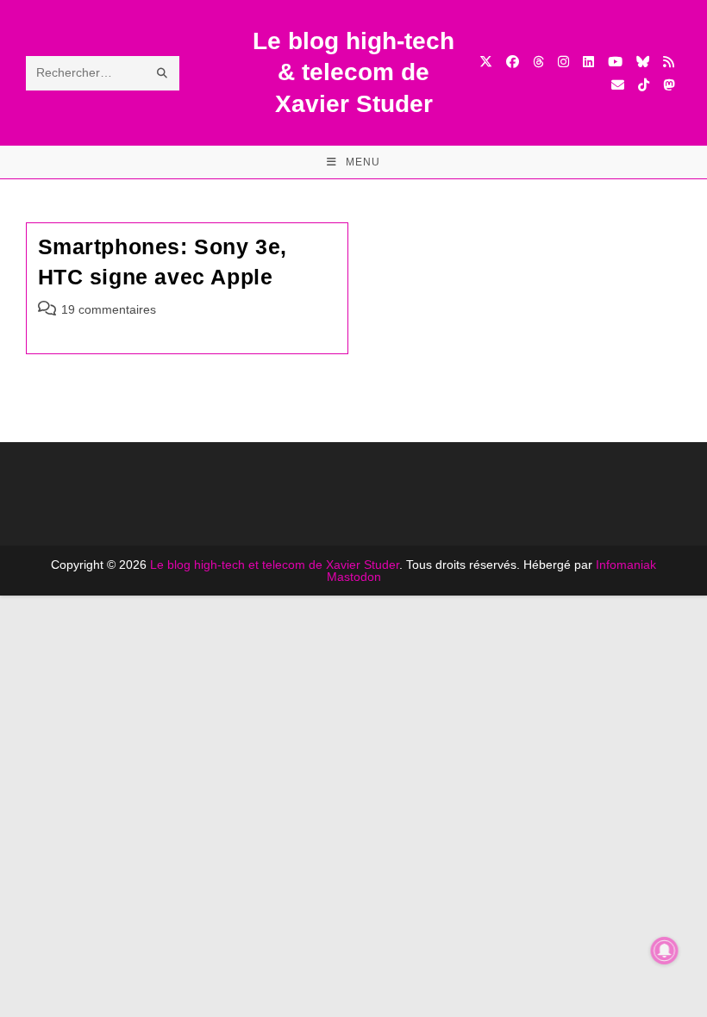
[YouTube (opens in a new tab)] (615, 61)
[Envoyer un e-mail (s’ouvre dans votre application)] (617, 84)
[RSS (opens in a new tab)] (668, 61)
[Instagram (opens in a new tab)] (563, 61)
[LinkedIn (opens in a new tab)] (588, 61)
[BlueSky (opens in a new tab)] (642, 61)
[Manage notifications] (665, 950)
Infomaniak (626, 564)
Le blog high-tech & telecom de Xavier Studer (353, 72)
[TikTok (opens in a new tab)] (643, 84)
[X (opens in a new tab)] (485, 61)
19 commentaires (108, 309)
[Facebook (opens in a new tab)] (512, 61)
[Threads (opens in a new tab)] (538, 61)
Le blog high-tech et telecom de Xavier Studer (274, 564)
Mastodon (354, 576)
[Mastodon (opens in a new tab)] (668, 84)
